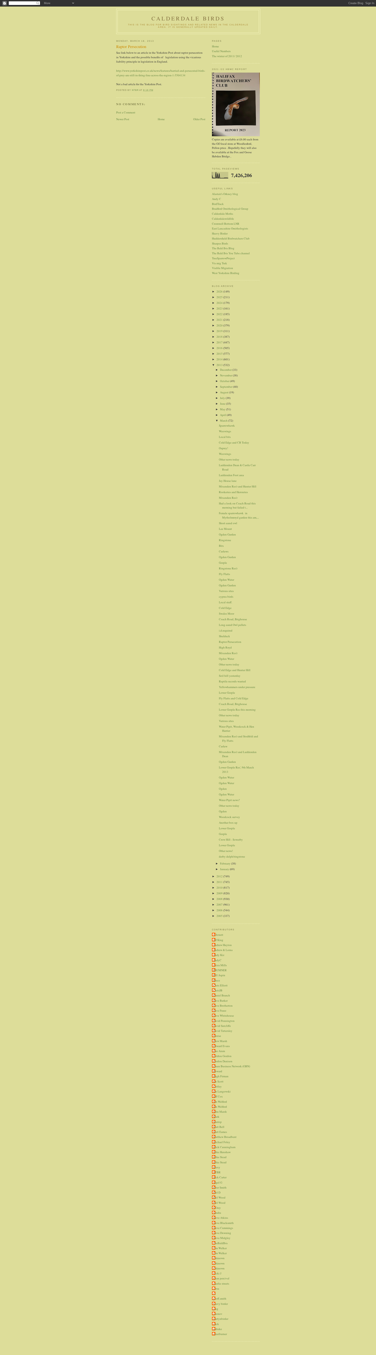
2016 (220, 348)
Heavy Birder (220, 233)
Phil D (216, 1192)
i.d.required (225, 630)
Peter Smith (220, 1187)
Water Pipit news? (229, 800)
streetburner (220, 1334)
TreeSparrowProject (223, 258)
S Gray (217, 1208)
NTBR (217, 1172)
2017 (220, 342)
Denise (217, 1036)
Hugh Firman (220, 1076)
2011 (220, 882)
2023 (220, 308)
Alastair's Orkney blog (225, 194)
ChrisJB (217, 990)
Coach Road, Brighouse (233, 619)
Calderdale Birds (188, 18)
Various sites (226, 591)
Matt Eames (220, 1132)
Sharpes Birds (220, 243)
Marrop (217, 1122)
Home (161, 119)
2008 (220, 899)
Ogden (223, 789)
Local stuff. (225, 602)
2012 (220, 876)
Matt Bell (218, 1127)
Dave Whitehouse (223, 1015)
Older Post (199, 119)
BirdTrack (218, 204)
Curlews (223, 551)
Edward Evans (221, 1046)
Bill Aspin (219, 975)
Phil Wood (219, 1197)
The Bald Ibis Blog (223, 248)
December (226, 370)
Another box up (228, 823)
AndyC (217, 960)
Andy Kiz (218, 955)
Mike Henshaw (222, 1152)
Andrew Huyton (222, 945)
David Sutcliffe (222, 1026)
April (223, 415)
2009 (220, 893)
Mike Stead (220, 1157)
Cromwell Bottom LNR (225, 224)
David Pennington (224, 1021)
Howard (217, 1071)
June (223, 404)
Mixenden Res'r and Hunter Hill (237, 486)
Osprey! (223, 448)
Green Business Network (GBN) (231, 1066)
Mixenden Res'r (228, 498)
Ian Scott (218, 1081)
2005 (220, 916)
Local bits (225, 437)
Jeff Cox (218, 1096)
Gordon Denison (222, 1061)
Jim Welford (220, 1102)
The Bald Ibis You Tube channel (231, 253)
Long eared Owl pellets (232, 625)
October (225, 381)
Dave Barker (220, 1001)
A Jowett (218, 935)
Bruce (216, 980)
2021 (220, 320)
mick (216, 1324)
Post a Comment (125, 112)
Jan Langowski (222, 1091)
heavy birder (220, 1304)
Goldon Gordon (222, 1056)
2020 (220, 325)
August (224, 392)
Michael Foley (221, 1142)
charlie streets (221, 1283)
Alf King (218, 940)
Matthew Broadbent (225, 1137)
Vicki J (217, 1273)
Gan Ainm (219, 1051)
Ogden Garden (227, 534)
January (225, 869)
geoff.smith (219, 1298)
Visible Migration (222, 268)
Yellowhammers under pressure (237, 687)
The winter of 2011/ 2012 (227, 56)
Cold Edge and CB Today (234, 442)
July (223, 398)
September (226, 387)
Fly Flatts (224, 574)
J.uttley (217, 1086)
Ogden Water (226, 580)
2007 (220, 904)
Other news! (226, 851)
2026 (220, 291)
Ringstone (225, 540)
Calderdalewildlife (223, 219)
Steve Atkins (220, 1218)
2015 (220, 354)
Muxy (216, 1167)
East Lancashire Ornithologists (230, 228)
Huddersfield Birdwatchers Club (231, 238)
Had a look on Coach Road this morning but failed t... (237, 505)
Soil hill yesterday (229, 676)
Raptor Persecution (230, 642)
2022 (220, 314)
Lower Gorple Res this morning (237, 710)
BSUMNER (220, 970)
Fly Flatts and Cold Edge (233, 698)
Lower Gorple (227, 693)
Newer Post (122, 119)
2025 (220, 297)
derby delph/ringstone (232, 856)
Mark (216, 1117)
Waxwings (225, 431)
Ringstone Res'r (228, 568)
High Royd (225, 647)
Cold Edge (225, 608)
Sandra (217, 1213)
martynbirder (220, 1319)
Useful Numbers (221, 51)
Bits (221, 546)
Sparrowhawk (227, 425)
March (224, 420)
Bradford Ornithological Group (230, 209)
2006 (220, 910)
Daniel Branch (221, 995)
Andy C (216, 199)
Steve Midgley (221, 1238)
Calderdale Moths (222, 214)
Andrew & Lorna (223, 950)
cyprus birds (226, 597)
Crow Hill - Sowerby (231, 839)
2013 (220, 365)
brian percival (221, 1278)
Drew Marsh (220, 1041)
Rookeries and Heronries (233, 492)
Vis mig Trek (219, 263)
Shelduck (224, 636)
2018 (220, 337)
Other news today (229, 459)
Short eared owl (228, 523)
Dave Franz (219, 1011)
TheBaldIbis (220, 1243)
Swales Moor (226, 613)
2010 (220, 887)
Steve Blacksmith (223, 1223)
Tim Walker (220, 1248)
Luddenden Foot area (231, 475)
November (226, 375)
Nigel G (217, 1182)
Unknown (219, 1258)
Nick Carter (220, 1177)
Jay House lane (228, 481)
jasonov (217, 1314)
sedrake (217, 1329)
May (223, 409)
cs (214, 1293)
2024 (220, 303)
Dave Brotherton (223, 1006)
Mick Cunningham (224, 1147)
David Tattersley (222, 1031)
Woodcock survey (229, 817)
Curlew (223, 746)
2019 (220, 331)
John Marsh (220, 1112)
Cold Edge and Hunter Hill (234, 670)
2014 (220, 359)
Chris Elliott (220, 985)
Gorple (223, 563)
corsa (216, 1288)
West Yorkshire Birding (225, 273)
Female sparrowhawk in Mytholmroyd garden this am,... (239, 515)
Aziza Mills (220, 965)
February (225, 863)
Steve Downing (222, 1233)
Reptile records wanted (232, 681)
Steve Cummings (223, 1228)
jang (215, 1309)
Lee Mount (225, 529)
